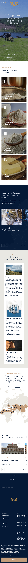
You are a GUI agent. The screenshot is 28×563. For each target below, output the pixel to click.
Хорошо (14, 559)
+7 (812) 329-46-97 (21, 525)
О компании (5, 515)
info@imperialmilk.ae (21, 516)
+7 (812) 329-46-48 (21, 522)
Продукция (4, 518)
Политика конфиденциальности (10, 555)
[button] (7, 469)
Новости (4, 523)
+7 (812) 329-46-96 (21, 524)
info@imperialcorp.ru (21, 515)
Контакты (4, 526)
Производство (6, 521)
